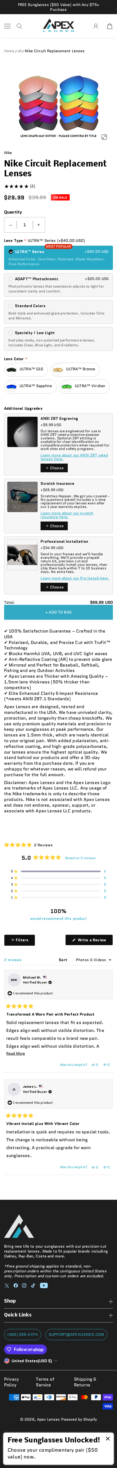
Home (9, 51)
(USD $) (32, 1361)
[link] (58, 1449)
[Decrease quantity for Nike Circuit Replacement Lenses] (10, 225)
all (20, 51)
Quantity (13, 212)
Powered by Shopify (79, 1419)
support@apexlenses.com (76, 1334)
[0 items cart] (109, 26)
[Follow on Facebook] (16, 1285)
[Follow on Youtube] (44, 1285)
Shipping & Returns (85, 1382)
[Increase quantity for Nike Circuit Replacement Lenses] (38, 225)
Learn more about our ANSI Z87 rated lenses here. (74, 457)
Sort (63, 960)
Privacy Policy (11, 1382)
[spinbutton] (25, 225)
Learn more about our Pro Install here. (75, 578)
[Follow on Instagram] (24, 1285)
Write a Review (95, 941)
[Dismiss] (107, 1439)
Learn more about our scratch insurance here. (67, 515)
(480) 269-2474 (22, 1334)
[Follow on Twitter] (7, 1285)
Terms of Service (45, 1382)
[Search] (19, 26)
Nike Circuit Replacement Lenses (55, 51)
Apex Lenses (48, 1419)
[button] (28, 844)
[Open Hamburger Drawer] (7, 26)
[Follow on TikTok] (33, 1285)
